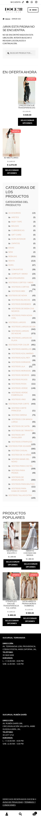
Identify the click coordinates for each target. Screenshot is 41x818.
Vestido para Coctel (22, 466)
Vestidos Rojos (19, 380)
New (10, 252)
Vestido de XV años (21, 455)
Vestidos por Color (18, 345)
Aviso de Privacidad (13, 802)
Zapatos (15, 243)
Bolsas (15, 226)
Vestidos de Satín (20, 426)
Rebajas (12, 256)
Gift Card (16, 235)
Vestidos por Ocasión (19, 446)
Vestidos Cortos (20, 287)
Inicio (7, 19)
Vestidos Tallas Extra (20, 495)
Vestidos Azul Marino (22, 353)
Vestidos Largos (17, 322)
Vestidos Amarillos (21, 349)
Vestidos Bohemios (21, 304)
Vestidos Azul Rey (20, 358)
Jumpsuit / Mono (19, 274)
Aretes (15, 217)
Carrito (31, 812)
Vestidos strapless (21, 442)
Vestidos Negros (20, 375)
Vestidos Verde (19, 388)
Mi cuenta (16, 2)
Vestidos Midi (18, 291)
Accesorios (14, 213)
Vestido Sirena (19, 415)
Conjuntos (17, 269)
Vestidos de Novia (17, 296)
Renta (11, 261)
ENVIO (11, 248)
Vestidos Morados (21, 371)
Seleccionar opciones (27, 121)
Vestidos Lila (18, 366)
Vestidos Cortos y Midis (20, 282)
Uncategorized (16, 278)
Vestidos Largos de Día (23, 327)
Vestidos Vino (18, 399)
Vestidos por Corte (18, 404)
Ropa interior (18, 239)
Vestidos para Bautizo (23, 484)
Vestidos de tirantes (22, 431)
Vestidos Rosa (18, 384)
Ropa (11, 265)
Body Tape (16, 222)
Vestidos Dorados (21, 362)
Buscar (20, 814)
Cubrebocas (17, 230)
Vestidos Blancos (20, 300)
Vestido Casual (19, 451)
